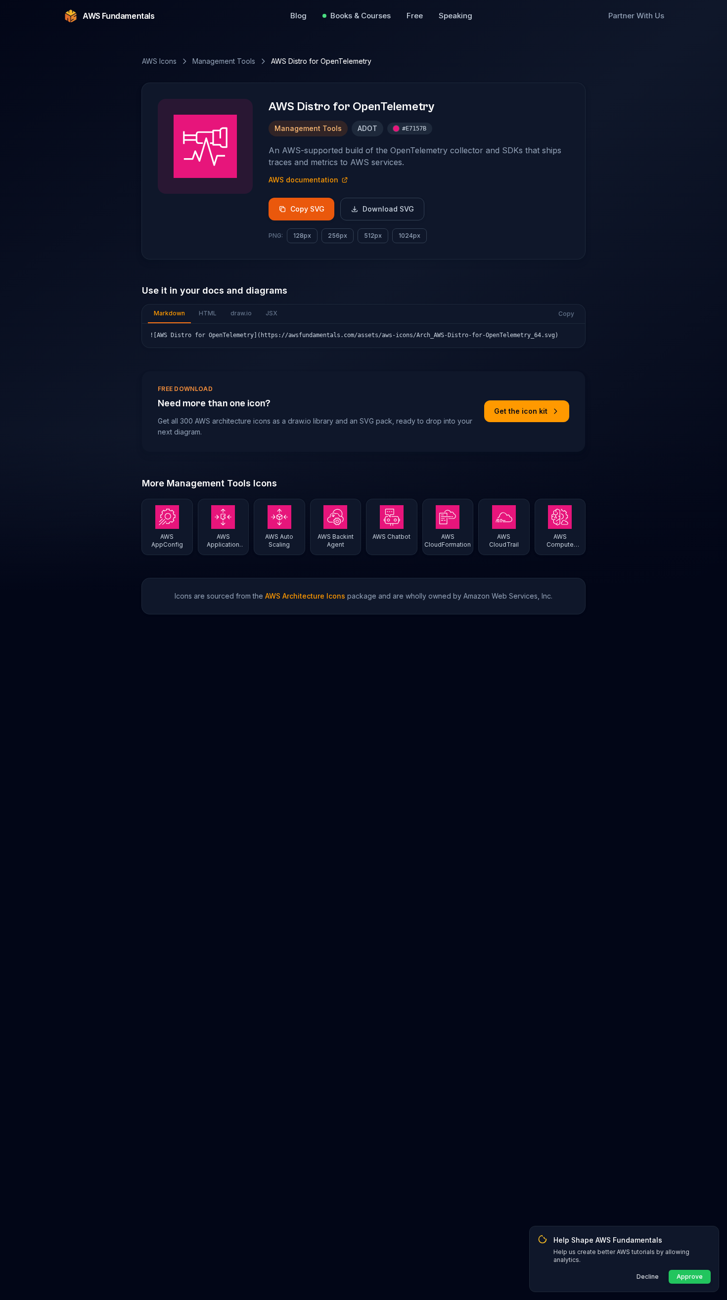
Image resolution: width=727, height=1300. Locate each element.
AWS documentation (303, 179)
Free (415, 15)
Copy (566, 313)
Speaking (455, 15)
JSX (271, 313)
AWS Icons (159, 61)
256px (337, 235)
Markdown (169, 313)
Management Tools (223, 61)
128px (302, 235)
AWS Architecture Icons (305, 596)
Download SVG (388, 209)
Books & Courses (360, 15)
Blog (298, 15)
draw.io (241, 313)
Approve (690, 1276)
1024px (409, 235)
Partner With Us (636, 15)
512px (373, 235)
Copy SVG (307, 209)
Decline (647, 1276)
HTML (208, 313)
